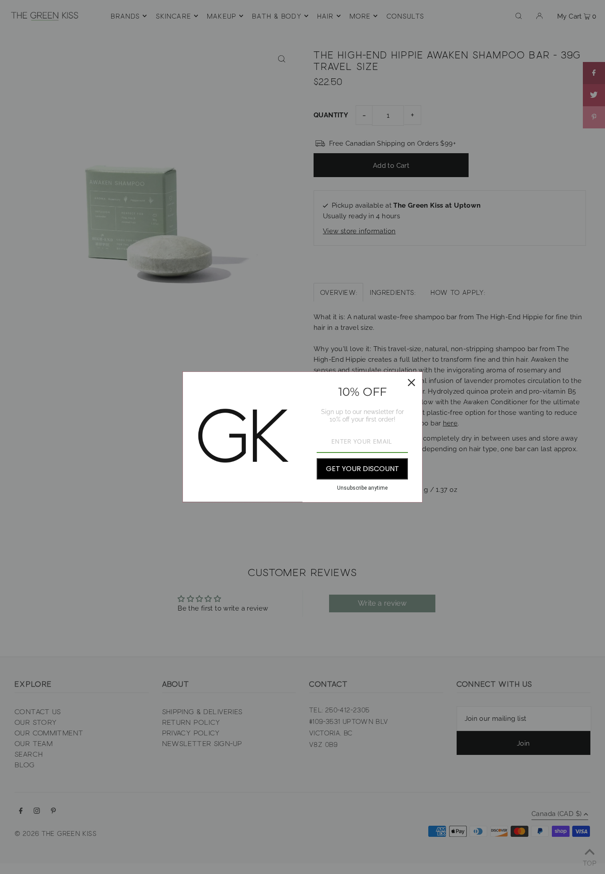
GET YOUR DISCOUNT (362, 469)
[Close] (411, 382)
